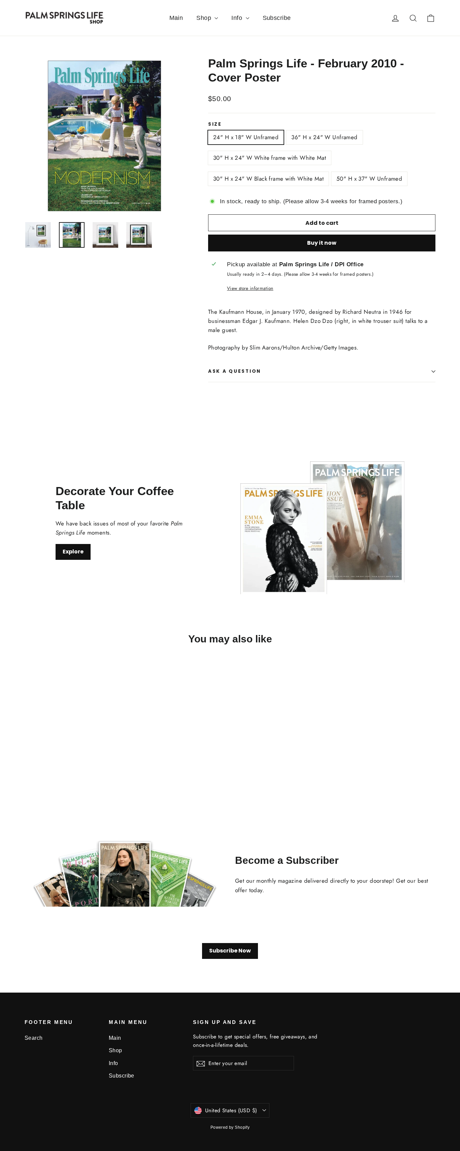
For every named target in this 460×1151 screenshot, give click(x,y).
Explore (73, 551)
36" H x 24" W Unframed (324, 137)
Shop (204, 17)
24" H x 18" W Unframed (245, 137)
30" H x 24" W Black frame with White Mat (268, 179)
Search (34, 1038)
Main (176, 17)
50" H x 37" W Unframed (369, 179)
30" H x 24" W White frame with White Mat (269, 158)
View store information (250, 288)
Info (237, 17)
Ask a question (234, 371)
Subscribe (277, 17)
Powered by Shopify (230, 1127)
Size (215, 124)
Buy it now (321, 243)
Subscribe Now (230, 951)
